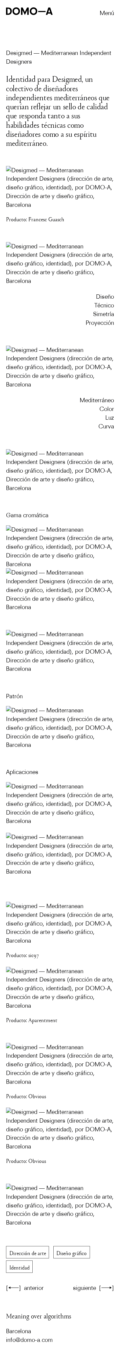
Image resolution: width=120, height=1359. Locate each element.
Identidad (19, 1267)
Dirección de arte (27, 1252)
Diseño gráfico (71, 1252)
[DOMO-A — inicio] (29, 11)
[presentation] (60, 646)
